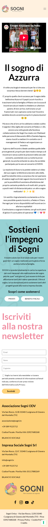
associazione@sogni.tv (12, 420)
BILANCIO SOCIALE (11, 438)
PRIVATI (11, 299)
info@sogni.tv (8, 460)
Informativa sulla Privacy (15, 385)
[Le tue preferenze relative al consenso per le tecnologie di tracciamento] (43, 522)
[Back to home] (13, 8)
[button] (45, 9)
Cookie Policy (37, 519)
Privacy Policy (24, 519)
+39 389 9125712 (10, 426)
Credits (24, 523)
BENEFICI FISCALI (32, 299)
